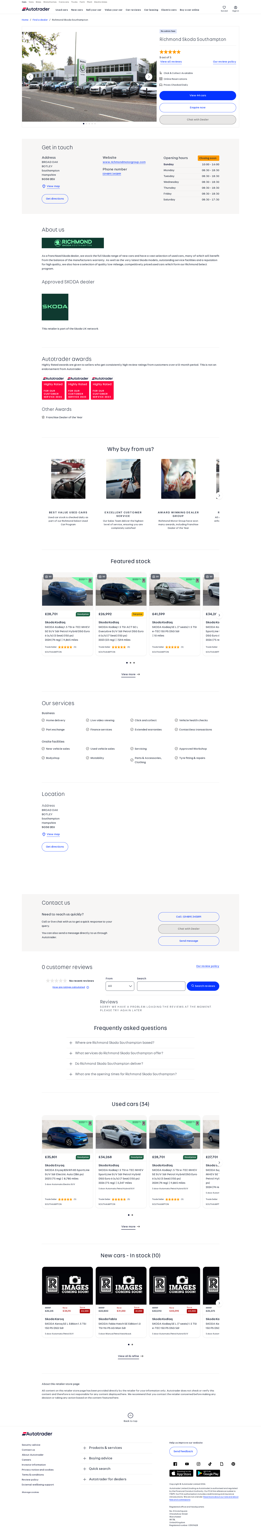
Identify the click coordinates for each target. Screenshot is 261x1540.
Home (25, 20)
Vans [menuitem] (31, 2)
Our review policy (224, 61)
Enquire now (198, 107)
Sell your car (93, 10)
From (109, 978)
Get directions (55, 198)
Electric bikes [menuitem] (100, 2)
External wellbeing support (38, 1484)
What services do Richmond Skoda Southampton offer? (119, 1053)
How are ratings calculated (69, 987)
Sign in (235, 11)
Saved (224, 11)
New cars (77, 10)
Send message (189, 941)
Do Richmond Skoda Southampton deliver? (109, 1064)
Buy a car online (189, 10)
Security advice (31, 1445)
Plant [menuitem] (89, 2)
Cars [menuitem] (24, 2)
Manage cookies (30, 1492)
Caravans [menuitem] (64, 2)
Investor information (34, 1465)
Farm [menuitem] (82, 2)
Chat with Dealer (198, 119)
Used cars (62, 10)
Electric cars (169, 10)
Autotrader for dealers (107, 1479)
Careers (26, 1460)
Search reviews (205, 986)
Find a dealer (40, 20)
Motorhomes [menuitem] (50, 2)
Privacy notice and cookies (38, 1470)
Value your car (114, 10)
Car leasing (151, 10)
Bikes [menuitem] (38, 2)
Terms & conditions (33, 1475)
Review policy (30, 1480)
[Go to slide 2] (219, 495)
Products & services (105, 1448)
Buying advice (100, 1458)
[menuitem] (61, 10)
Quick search (99, 1469)
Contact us (28, 1450)
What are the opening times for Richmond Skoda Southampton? (126, 1074)
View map (53, 186)
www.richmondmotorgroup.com (124, 162)
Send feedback (183, 1451)
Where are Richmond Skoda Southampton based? (114, 1043)
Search (141, 978)
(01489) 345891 (112, 174)
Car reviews (133, 10)
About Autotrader (33, 1455)
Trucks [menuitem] (74, 2)
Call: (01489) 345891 (188, 916)
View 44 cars (197, 95)
